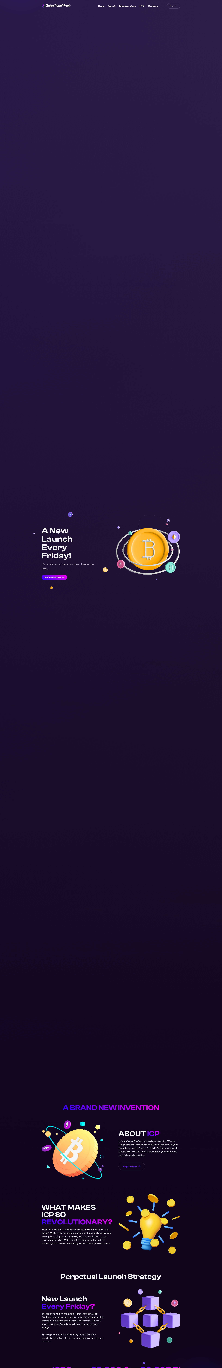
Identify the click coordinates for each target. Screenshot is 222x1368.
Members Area (127, 5)
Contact (153, 5)
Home (101, 5)
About (112, 5)
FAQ (141, 5)
